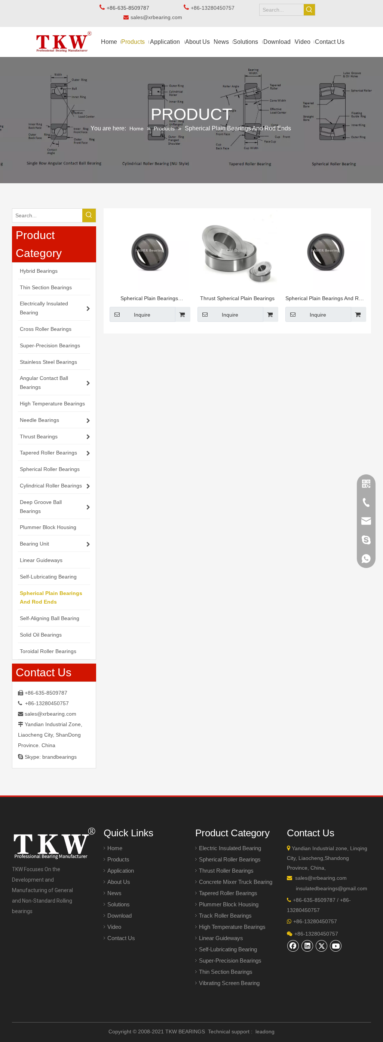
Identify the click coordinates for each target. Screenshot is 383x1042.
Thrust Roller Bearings (226, 870)
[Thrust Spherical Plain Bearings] (237, 250)
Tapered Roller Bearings (228, 893)
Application (120, 870)
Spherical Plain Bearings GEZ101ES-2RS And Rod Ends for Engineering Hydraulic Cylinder (149, 299)
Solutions (118, 904)
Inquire (142, 315)
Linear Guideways (221, 938)
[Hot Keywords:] (309, 9)
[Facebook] (293, 946)
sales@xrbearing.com (159, 17)
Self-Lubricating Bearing (228, 949)
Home (114, 848)
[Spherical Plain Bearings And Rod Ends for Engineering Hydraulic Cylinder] (325, 250)
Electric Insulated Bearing (230, 848)
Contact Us (121, 938)
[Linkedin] (307, 946)
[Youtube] (336, 946)
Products (118, 859)
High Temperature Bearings (232, 927)
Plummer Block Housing (228, 904)
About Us (118, 882)
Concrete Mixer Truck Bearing (235, 882)
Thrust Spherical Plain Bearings (237, 298)
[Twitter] (322, 946)
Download (119, 915)
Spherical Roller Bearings (230, 859)
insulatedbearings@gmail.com (331, 888)
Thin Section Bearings (225, 972)
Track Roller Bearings (225, 915)
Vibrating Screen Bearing (229, 983)
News (114, 893)
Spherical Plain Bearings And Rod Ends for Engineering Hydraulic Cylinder (325, 299)
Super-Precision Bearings (230, 960)
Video (114, 927)
